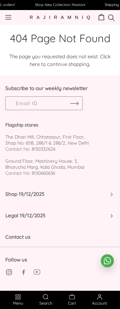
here (35, 64)
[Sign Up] (74, 103)
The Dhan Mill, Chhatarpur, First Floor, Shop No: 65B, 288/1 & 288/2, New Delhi (47, 140)
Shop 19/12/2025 (24, 194)
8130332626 (43, 149)
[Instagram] (9, 272)
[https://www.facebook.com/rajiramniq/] (23, 272)
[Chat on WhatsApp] (107, 260)
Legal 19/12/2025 (25, 215)
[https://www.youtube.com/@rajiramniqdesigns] (37, 272)
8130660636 (43, 173)
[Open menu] (13, 17)
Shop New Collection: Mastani (60, 4)
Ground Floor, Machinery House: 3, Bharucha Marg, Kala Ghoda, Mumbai (44, 164)
